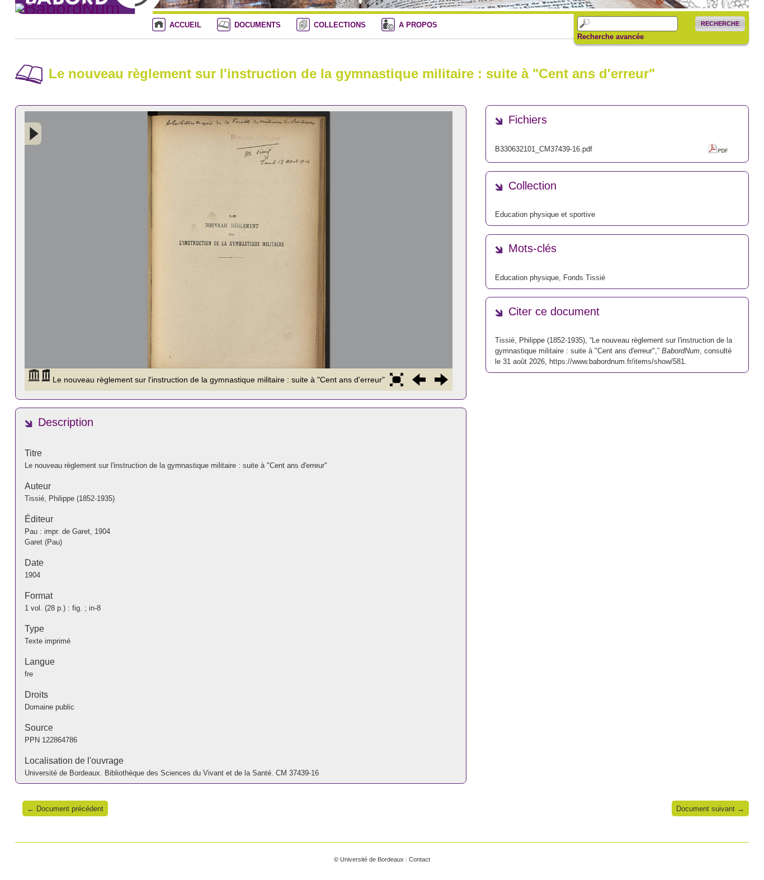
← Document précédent (65, 809)
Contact (419, 859)
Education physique (527, 277)
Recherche (720, 23)
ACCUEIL (185, 25)
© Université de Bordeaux (369, 859)
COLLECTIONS (340, 25)
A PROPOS (418, 25)
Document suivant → (710, 809)
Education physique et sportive (545, 214)
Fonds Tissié (584, 277)
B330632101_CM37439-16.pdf (543, 149)
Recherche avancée (610, 37)
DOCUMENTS (257, 25)
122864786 (59, 740)
